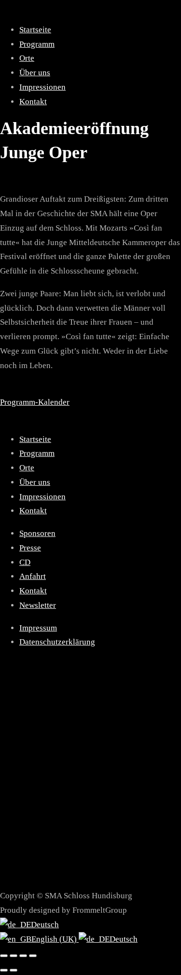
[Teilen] (23, 955)
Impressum (38, 627)
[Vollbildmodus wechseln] (13, 955)
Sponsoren (37, 533)
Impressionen (42, 87)
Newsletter (37, 605)
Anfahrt (32, 576)
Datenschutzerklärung (57, 641)
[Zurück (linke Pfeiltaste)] (4, 970)
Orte (26, 58)
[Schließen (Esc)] (33, 955)
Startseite (35, 29)
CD (24, 562)
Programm (37, 44)
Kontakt (33, 101)
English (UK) (55, 939)
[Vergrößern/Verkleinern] (4, 955)
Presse (30, 547)
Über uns (34, 72)
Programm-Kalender (35, 402)
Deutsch (45, 924)
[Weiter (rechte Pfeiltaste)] (13, 970)
